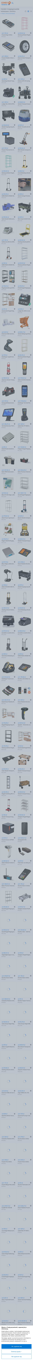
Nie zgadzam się (16, 1356)
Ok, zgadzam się (16, 1346)
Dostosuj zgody (16, 1351)
